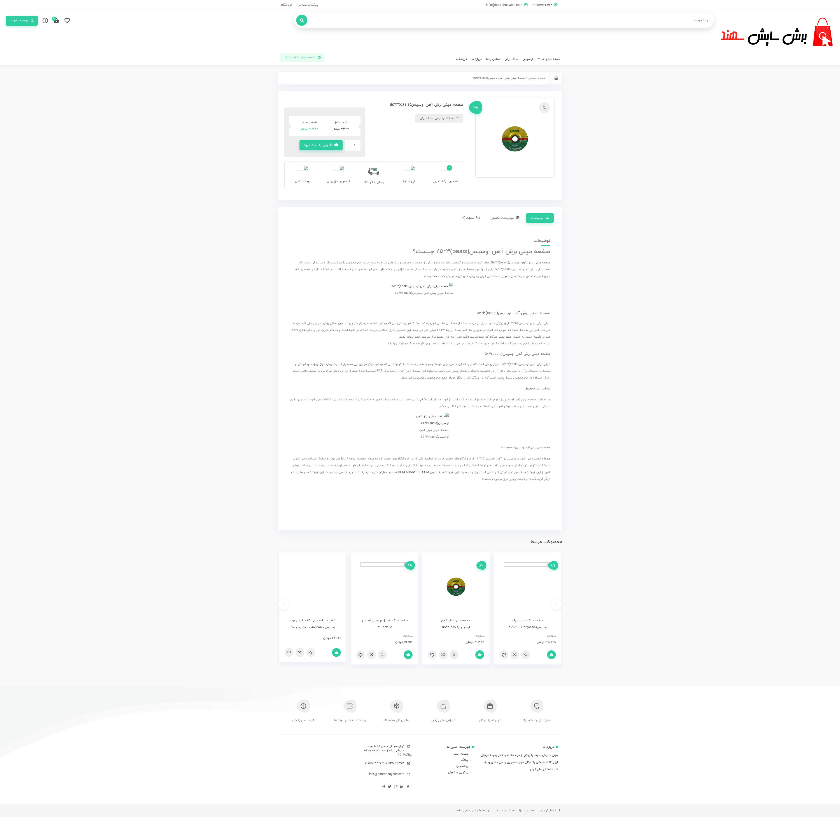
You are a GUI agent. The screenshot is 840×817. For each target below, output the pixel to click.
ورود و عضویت (18, 20)
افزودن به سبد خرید (318, 145)
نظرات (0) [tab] (468, 218)
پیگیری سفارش (308, 5)
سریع (525, 654)
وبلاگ (465, 760)
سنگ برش (511, 59)
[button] (544, 107)
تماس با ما (493, 59)
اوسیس (527, 59)
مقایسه (514, 654)
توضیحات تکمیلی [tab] (502, 218)
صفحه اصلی (461, 754)
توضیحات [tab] (537, 218)
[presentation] (556, 604)
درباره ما (476, 59)
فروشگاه (286, 5)
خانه (542, 78)
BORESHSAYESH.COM (414, 472)
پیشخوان (462, 766)
